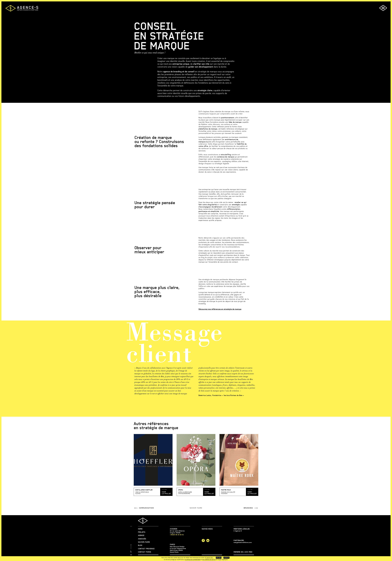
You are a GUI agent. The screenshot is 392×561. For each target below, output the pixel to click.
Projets (141, 532)
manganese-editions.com (243, 542)
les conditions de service (209, 559)
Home (140, 529)
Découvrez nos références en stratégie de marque (220, 309)
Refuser (218, 557)
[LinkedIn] (207, 540)
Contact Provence (146, 549)
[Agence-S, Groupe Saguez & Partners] (22, 8)
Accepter (226, 557)
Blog (140, 545)
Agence (141, 535)
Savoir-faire (144, 542)
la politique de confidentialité (192, 559)
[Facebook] (203, 540)
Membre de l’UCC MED (243, 552)
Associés (142, 539)
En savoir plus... (209, 557)
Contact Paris (144, 552)
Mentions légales (242, 529)
